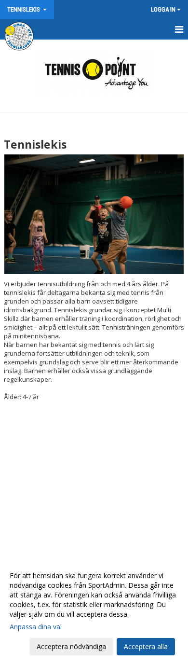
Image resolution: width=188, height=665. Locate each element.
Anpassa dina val (36, 627)
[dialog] (94, 610)
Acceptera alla (146, 646)
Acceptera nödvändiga (71, 646)
